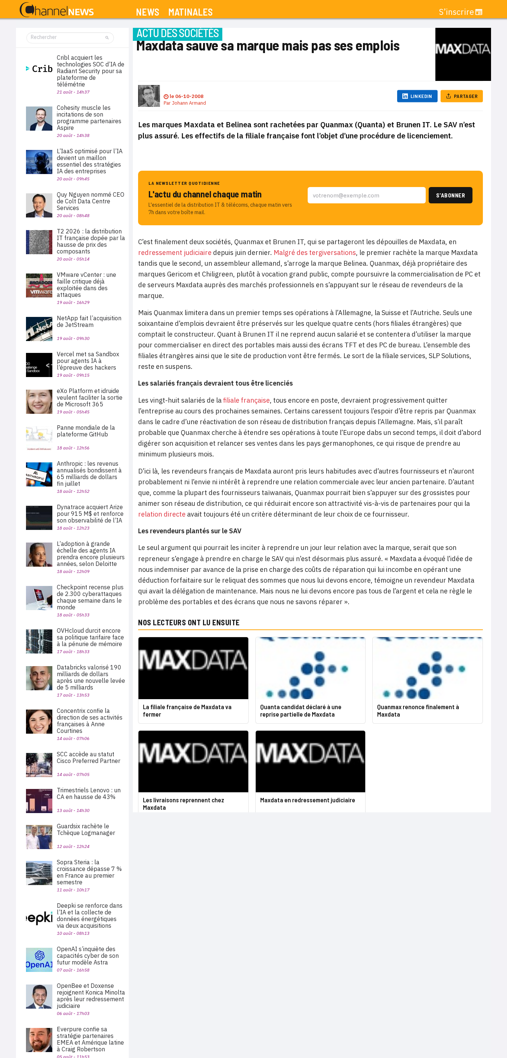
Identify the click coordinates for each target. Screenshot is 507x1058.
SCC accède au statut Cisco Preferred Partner (88, 757)
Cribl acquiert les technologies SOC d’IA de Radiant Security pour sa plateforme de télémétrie (90, 71)
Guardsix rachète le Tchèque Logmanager (86, 829)
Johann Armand (189, 103)
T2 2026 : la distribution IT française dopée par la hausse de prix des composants (91, 241)
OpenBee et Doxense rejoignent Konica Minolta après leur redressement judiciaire (91, 995)
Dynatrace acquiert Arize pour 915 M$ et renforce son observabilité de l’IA (90, 513)
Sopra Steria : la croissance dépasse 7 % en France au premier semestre (89, 872)
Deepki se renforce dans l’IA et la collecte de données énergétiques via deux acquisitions (89, 915)
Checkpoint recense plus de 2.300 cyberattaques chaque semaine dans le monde (90, 597)
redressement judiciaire (175, 252)
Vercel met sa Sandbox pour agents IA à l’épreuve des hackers (88, 360)
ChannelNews (57, 10)
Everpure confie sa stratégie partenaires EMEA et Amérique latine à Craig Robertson (90, 1039)
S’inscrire (456, 12)
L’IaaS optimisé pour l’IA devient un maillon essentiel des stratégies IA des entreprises (89, 161)
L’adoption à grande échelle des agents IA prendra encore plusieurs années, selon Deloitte (91, 553)
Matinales (190, 12)
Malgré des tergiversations (315, 252)
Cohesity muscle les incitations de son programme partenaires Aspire (89, 117)
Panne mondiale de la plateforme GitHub (86, 431)
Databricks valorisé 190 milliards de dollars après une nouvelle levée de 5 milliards (91, 677)
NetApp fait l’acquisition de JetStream (89, 321)
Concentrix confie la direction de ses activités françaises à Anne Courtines (89, 720)
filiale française (246, 400)
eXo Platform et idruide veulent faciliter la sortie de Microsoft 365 (89, 397)
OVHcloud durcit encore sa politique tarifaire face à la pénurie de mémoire (90, 637)
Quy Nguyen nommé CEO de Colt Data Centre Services (90, 201)
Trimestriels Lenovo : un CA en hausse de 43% (89, 793)
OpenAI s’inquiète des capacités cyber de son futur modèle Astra (88, 955)
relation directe (162, 514)
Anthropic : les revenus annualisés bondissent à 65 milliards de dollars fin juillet (89, 473)
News (147, 12)
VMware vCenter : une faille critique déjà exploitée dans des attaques (86, 284)
